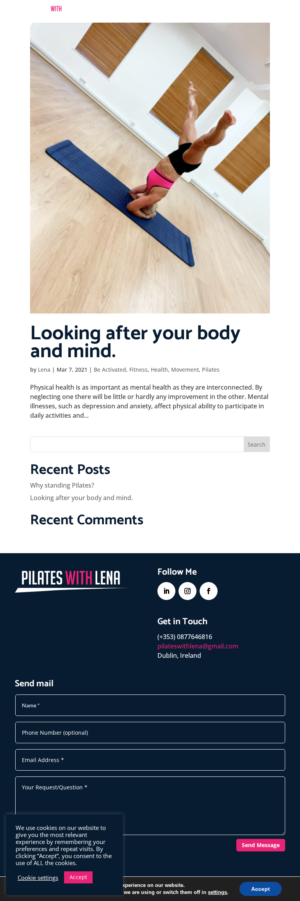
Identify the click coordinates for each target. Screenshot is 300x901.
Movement (185, 369)
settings (217, 892)
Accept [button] (78, 877)
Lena (44, 369)
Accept (260, 889)
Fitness (138, 369)
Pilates (211, 369)
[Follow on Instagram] (187, 591)
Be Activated (110, 369)
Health (159, 369)
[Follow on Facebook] (209, 591)
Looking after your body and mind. (135, 342)
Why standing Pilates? (62, 485)
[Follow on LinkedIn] (166, 591)
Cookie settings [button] (38, 877)
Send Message (261, 845)
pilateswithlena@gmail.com (197, 646)
